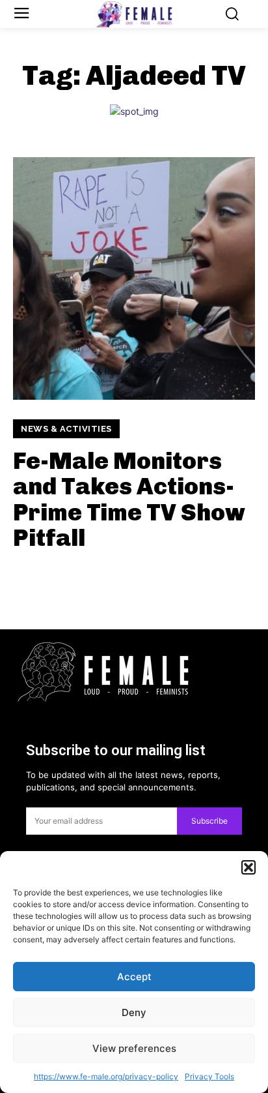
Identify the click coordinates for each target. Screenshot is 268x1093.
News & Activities (66, 429)
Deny (134, 1012)
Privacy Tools (209, 1076)
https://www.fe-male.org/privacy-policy (106, 1076)
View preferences (134, 1048)
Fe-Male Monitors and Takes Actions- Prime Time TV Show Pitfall (129, 499)
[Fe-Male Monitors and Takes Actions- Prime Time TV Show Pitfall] (134, 278)
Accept (134, 976)
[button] (248, 867)
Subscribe (209, 821)
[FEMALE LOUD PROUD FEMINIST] (134, 14)
